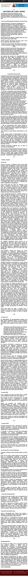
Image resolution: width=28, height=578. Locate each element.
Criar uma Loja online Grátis (6, 571)
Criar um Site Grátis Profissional (20, 572)
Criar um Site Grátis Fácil (19, 571)
